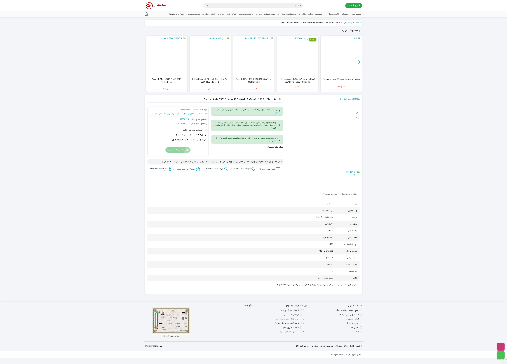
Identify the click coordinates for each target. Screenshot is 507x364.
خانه (359, 22)
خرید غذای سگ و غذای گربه (287, 319)
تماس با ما (231, 14)
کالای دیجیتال (333, 14)
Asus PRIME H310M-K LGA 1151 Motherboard (166, 81)
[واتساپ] (500, 355)
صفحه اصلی (356, 14)
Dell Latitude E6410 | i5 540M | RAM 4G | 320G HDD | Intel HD (210, 81)
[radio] (191, 135)
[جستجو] (206, 5)
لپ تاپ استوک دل (158, 113)
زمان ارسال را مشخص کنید (195, 130)
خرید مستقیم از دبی (266, 14)
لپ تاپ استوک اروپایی (174, 113)
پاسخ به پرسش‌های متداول (347, 310)
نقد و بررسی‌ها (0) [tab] (329, 194)
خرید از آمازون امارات (290, 327)
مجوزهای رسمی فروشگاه (349, 314)
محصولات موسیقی (288, 14)
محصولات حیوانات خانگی (311, 14)
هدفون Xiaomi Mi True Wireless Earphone (341, 79)
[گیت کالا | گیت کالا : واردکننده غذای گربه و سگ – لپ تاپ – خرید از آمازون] (155, 5)
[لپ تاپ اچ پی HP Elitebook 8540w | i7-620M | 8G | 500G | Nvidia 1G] (297, 56)
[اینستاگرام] (500, 346)
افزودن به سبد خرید (175, 149)
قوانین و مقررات (208, 14)
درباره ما (221, 14)
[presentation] (359, 62)
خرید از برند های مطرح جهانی (286, 331)
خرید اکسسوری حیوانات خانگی (286, 323)
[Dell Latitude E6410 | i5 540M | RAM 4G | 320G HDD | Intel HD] (210, 56)
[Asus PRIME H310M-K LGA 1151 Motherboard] (166, 56)
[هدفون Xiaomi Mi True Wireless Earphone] (341, 56)
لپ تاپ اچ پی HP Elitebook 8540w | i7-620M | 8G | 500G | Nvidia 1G (297, 81)
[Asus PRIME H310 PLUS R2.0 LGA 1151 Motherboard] (254, 56)
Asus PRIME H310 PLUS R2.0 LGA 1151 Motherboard (254, 81)
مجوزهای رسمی (193, 14)
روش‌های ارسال (352, 323)
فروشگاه (345, 14)
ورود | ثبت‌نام (353, 5)
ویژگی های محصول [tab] (349, 194)
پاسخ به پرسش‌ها (176, 14)
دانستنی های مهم (246, 14)
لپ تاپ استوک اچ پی (290, 310)
